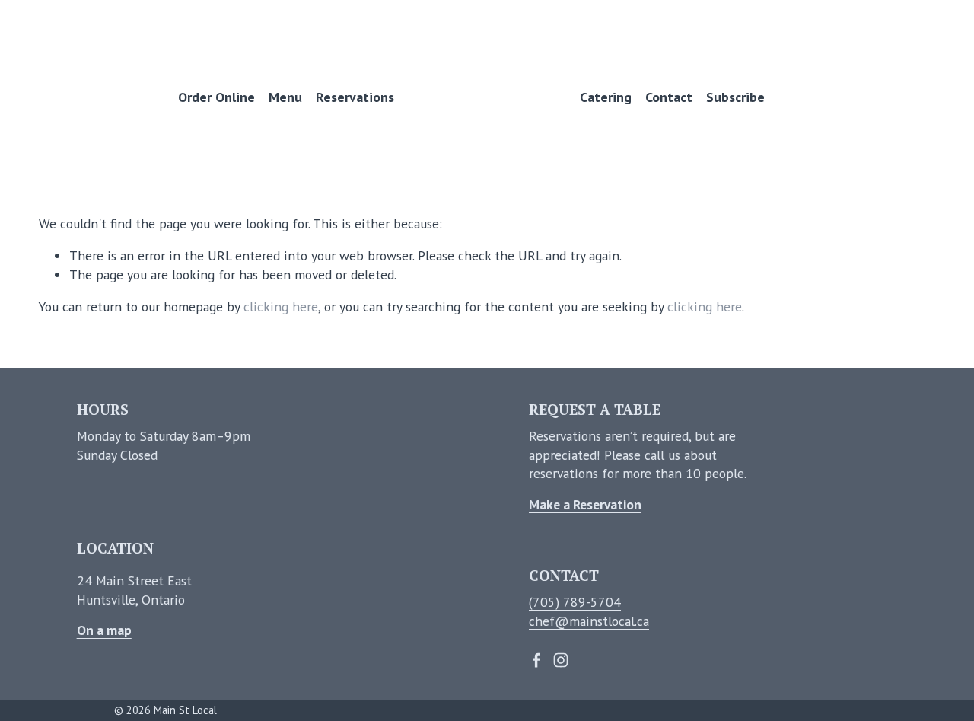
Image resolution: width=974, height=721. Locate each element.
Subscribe (735, 97)
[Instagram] (560, 660)
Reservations (355, 97)
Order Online (216, 97)
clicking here (281, 306)
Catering (606, 97)
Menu (285, 97)
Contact (668, 97)
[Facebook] (536, 660)
